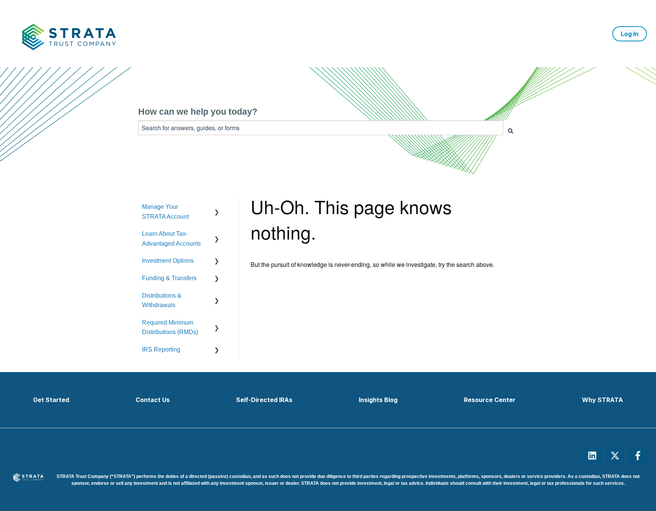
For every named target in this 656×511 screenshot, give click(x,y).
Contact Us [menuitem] (153, 400)
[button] (221, 206)
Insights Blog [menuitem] (378, 400)
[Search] (510, 130)
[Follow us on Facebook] (638, 455)
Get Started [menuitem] (51, 400)
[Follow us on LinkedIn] (592, 455)
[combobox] (320, 127)
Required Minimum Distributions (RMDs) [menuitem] (170, 327)
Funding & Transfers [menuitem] (169, 278)
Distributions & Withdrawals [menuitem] (161, 300)
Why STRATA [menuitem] (602, 400)
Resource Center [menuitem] (490, 400)
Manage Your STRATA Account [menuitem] (165, 211)
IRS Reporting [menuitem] (161, 349)
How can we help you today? (197, 112)
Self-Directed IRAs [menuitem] (264, 400)
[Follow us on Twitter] (615, 455)
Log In (630, 34)
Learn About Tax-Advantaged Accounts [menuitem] (171, 238)
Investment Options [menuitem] (168, 260)
